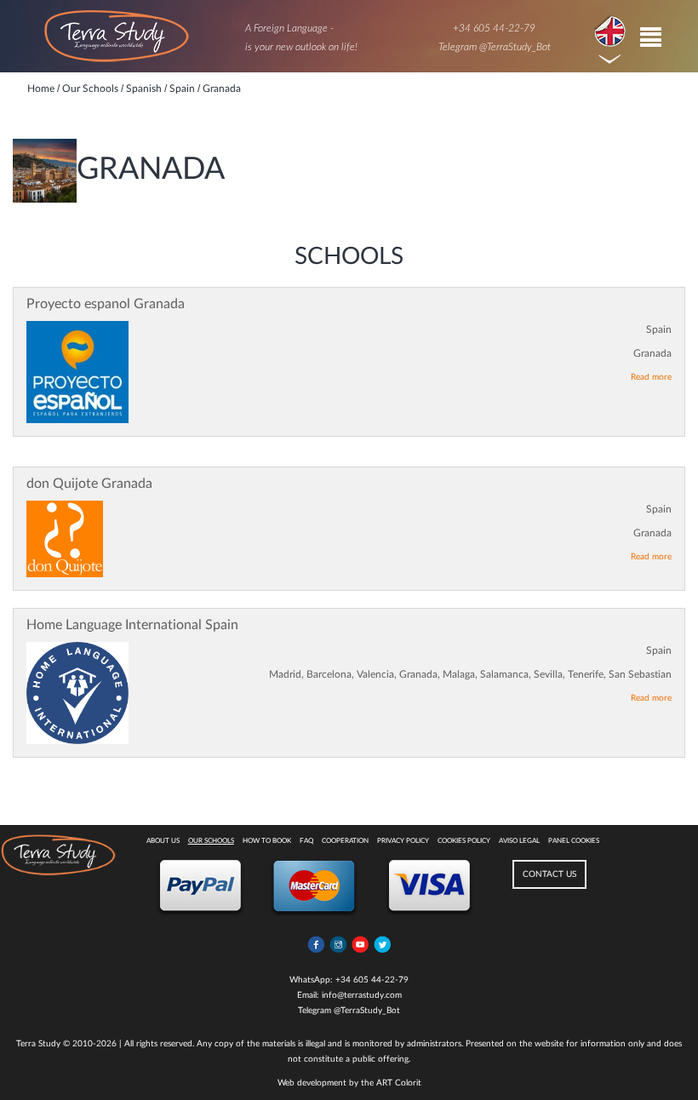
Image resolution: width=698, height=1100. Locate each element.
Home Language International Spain (132, 625)
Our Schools (211, 841)
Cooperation (345, 841)
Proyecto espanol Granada (105, 304)
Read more (651, 377)
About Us (163, 841)
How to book (267, 841)
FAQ (306, 841)
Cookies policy (464, 841)
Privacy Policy (403, 841)
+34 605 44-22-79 (494, 28)
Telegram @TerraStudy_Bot (494, 47)
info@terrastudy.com (362, 995)
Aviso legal (519, 841)
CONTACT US (549, 874)
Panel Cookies (573, 841)
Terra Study (38, 1044)
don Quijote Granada (89, 483)
